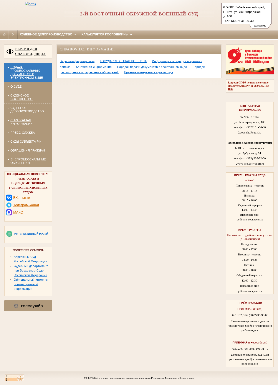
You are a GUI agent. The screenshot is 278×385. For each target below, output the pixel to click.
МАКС (18, 212)
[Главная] (4, 34)
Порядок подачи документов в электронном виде (152, 66)
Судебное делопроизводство (46, 34)
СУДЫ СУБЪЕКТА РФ (25, 141)
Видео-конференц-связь (77, 61)
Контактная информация (94, 66)
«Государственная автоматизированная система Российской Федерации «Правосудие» (145, 378)
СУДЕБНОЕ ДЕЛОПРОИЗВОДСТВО (27, 109)
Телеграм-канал (26, 205)
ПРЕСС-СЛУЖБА (22, 132)
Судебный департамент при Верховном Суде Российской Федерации (31, 270)
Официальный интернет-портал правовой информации (32, 284)
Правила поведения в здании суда (148, 72)
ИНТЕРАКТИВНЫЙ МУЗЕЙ (31, 233)
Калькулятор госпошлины (105, 34)
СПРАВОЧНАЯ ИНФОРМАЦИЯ (21, 121)
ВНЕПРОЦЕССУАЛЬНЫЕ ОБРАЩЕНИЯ (28, 161)
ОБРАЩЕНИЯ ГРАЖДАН (27, 150)
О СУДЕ (16, 86)
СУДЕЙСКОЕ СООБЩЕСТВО (21, 97)
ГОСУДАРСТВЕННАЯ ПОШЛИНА (123, 61)
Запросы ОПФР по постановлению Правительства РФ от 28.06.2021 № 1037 (248, 86)
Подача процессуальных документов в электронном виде (26, 72)
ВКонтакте (21, 198)
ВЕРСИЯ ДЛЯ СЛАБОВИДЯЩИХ (30, 51)
